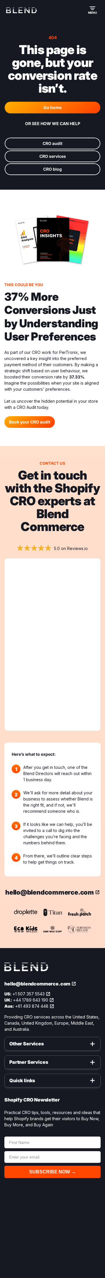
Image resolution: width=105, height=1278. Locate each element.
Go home (52, 107)
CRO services (52, 156)
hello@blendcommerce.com (49, 892)
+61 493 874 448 (31, 1006)
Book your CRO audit (29, 421)
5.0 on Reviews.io (71, 548)
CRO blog (52, 169)
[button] (92, 10)
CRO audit (52, 143)
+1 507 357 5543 (29, 993)
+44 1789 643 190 (30, 999)
